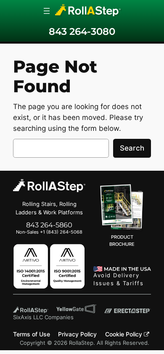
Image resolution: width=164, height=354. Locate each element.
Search (132, 148)
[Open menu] (47, 11)
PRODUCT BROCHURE (122, 240)
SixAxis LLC (28, 317)
